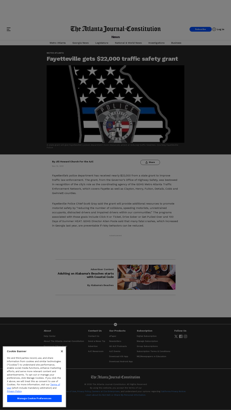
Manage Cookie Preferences (34, 398)
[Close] (62, 351)
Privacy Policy (14, 391)
